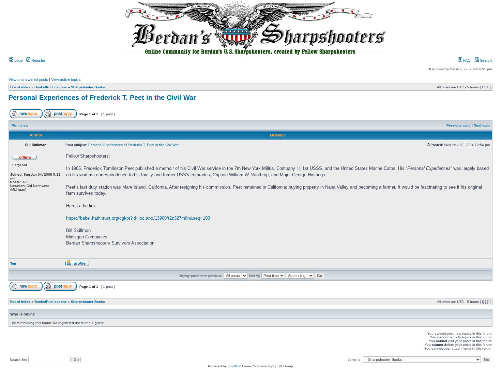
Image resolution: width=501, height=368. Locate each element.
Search (485, 60)
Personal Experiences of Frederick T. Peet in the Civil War (102, 97)
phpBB (233, 366)
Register (37, 60)
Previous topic (458, 125)
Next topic (482, 125)
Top (13, 263)
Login (18, 60)
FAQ (466, 60)
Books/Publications (50, 87)
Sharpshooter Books (88, 87)
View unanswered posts (28, 79)
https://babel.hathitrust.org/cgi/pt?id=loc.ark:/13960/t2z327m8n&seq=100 (138, 218)
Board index (20, 87)
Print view (20, 125)
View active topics (66, 79)
